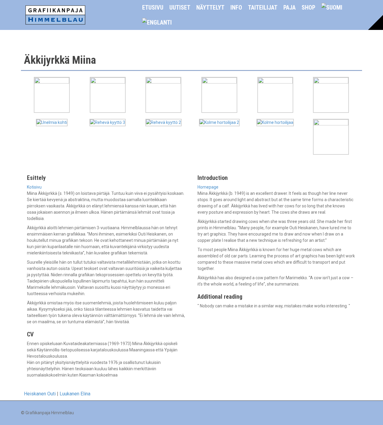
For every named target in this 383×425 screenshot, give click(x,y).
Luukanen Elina (75, 394)
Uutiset (179, 7)
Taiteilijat (262, 7)
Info (236, 7)
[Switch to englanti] (157, 22)
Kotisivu (34, 187)
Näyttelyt (210, 7)
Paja (289, 7)
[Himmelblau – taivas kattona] (55, 14)
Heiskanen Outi (40, 394)
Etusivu (152, 7)
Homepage (207, 187)
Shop (308, 7)
